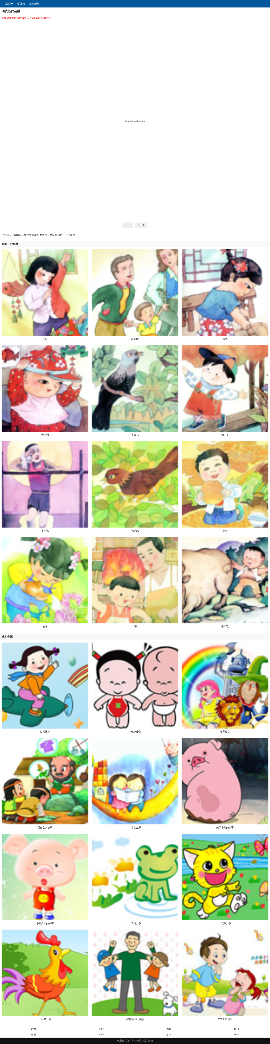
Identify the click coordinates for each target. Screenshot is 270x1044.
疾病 (168, 1034)
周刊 (168, 1029)
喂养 (33, 1034)
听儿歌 (21, 3)
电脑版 (121, 1040)
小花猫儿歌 (225, 923)
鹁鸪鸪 (135, 530)
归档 (150, 1040)
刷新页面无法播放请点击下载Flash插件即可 (26, 18)
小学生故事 (135, 827)
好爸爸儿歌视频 (135, 1019)
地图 (144, 1040)
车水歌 (45, 530)
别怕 (45, 338)
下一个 (141, 225)
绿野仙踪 (225, 731)
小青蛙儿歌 (135, 923)
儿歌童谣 (34, 3)
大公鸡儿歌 (45, 1019)
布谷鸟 (135, 434)
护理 (101, 1034)
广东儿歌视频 (225, 1019)
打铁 (135, 626)
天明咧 (45, 434)
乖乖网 (8, 3)
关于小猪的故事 (225, 827)
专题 (139, 1040)
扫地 (225, 338)
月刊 (236, 1029)
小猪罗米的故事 (45, 923)
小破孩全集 (135, 731)
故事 (33, 1029)
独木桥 (225, 434)
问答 (133, 1040)
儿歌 (101, 1029)
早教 (236, 1034)
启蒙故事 (45, 731)
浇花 (45, 626)
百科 (127, 1040)
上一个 (127, 225)
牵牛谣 (225, 626)
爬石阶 (135, 338)
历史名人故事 (45, 827)
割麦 (225, 530)
